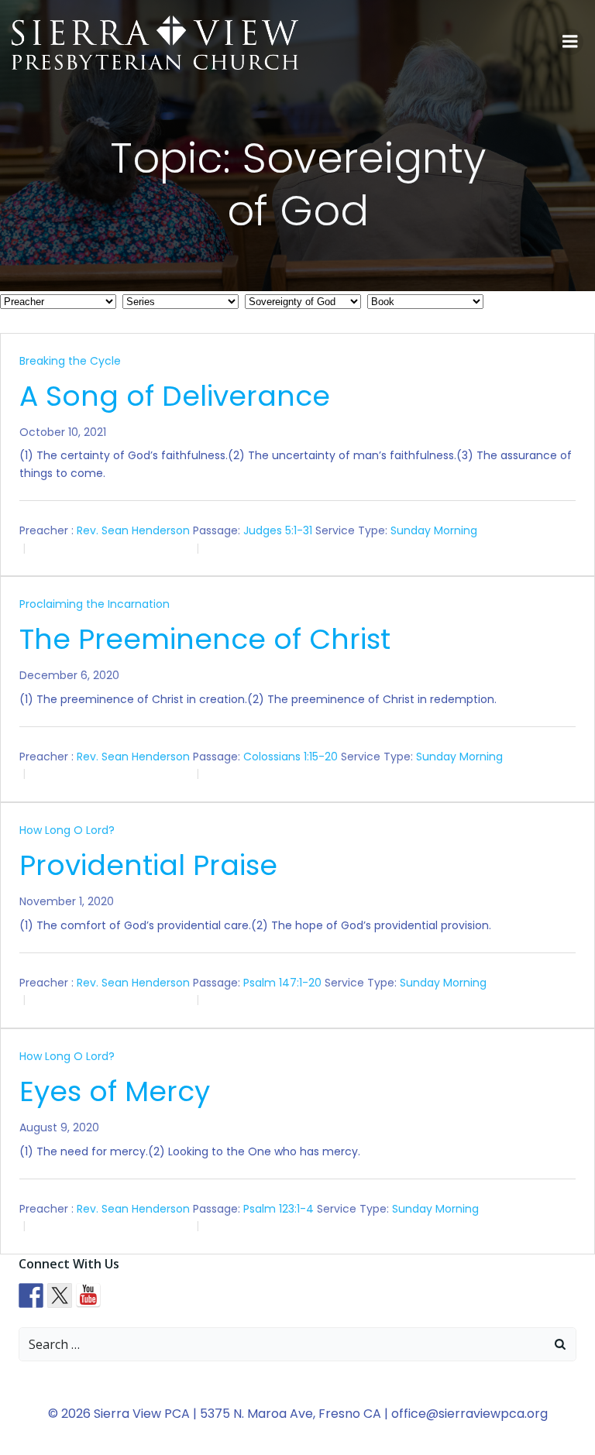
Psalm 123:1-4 (278, 1209)
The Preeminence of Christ (204, 639)
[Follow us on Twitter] (59, 1295)
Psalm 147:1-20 (282, 982)
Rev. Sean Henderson (133, 530)
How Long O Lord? (67, 830)
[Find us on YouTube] (88, 1295)
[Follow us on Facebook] (31, 1295)
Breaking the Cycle (70, 361)
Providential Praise (148, 865)
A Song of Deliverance (174, 396)
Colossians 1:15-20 (290, 756)
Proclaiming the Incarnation (94, 604)
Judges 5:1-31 (277, 530)
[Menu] (570, 42)
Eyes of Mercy (114, 1091)
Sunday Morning (433, 530)
